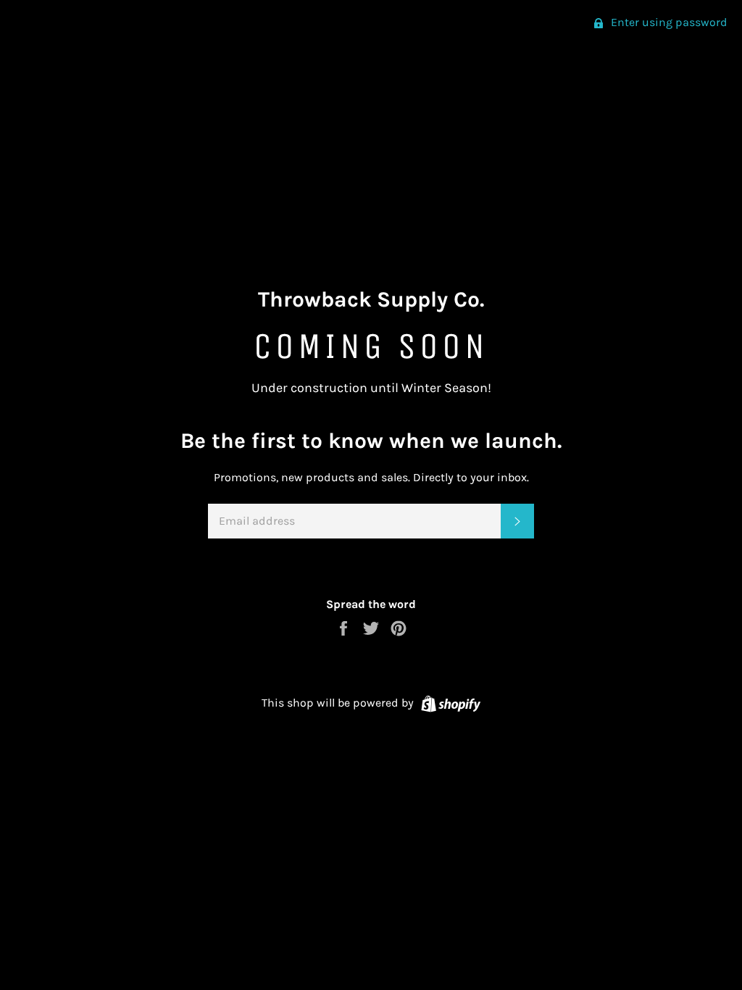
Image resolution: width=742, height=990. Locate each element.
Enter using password (668, 22)
